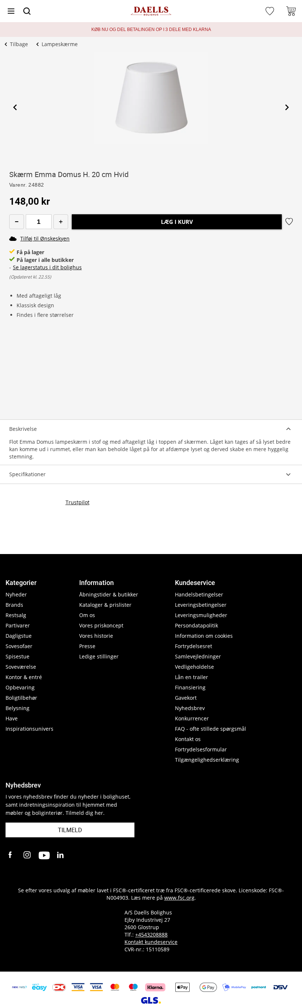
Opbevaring (20, 687)
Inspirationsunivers (29, 728)
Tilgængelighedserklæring (207, 759)
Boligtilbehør (21, 697)
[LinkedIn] (60, 855)
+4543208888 (151, 934)
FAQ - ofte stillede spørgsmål (210, 728)
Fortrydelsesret (193, 646)
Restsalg (16, 615)
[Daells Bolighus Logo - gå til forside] (151, 11)
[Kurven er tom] (291, 11)
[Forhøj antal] (60, 221)
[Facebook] (11, 855)
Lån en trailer (191, 677)
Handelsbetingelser (199, 594)
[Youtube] (44, 855)
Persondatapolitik (196, 625)
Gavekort (186, 697)
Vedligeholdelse (194, 666)
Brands (14, 604)
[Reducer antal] (16, 221)
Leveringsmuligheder (201, 615)
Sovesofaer (19, 646)
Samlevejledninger (198, 656)
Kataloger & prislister (105, 604)
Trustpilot (77, 502)
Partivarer (18, 625)
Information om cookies (204, 635)
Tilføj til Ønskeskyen (45, 238)
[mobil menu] (11, 11)
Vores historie (96, 635)
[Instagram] (27, 855)
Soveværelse (21, 666)
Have (12, 718)
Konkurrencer (192, 718)
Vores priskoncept (101, 625)
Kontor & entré (24, 677)
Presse (87, 646)
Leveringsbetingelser (200, 604)
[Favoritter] (270, 11)
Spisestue (17, 656)
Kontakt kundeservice (151, 941)
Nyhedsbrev (190, 708)
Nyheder (16, 594)
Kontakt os (188, 739)
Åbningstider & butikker (108, 594)
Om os (87, 615)
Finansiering (190, 687)
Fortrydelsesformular (201, 749)
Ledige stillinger (99, 656)
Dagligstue (19, 635)
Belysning (17, 708)
